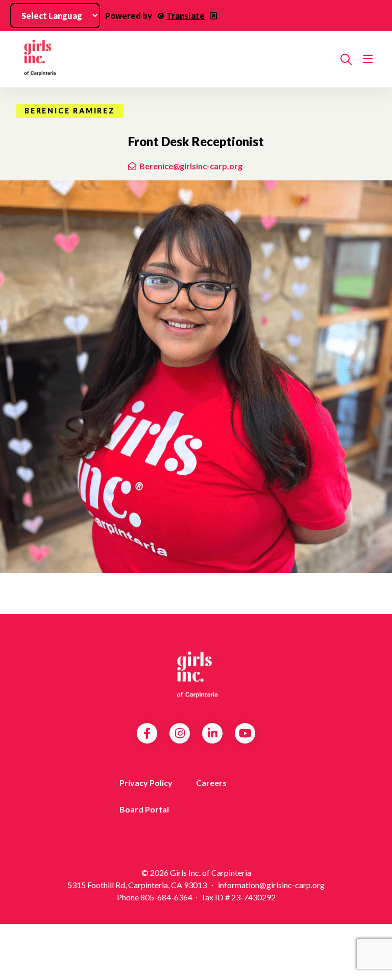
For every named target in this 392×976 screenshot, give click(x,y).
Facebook (147, 733)
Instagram (180, 733)
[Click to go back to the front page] (174, 59)
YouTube (245, 733)
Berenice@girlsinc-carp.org (190, 166)
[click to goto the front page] (196, 674)
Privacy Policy (146, 782)
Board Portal (144, 809)
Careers (211, 782)
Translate (185, 15)
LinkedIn (212, 733)
